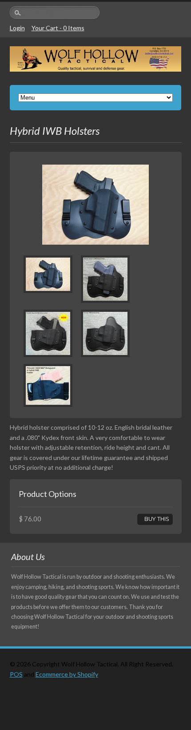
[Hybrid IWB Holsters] (48, 288)
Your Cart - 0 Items (58, 28)
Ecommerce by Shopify (67, 674)
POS (16, 674)
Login (17, 28)
